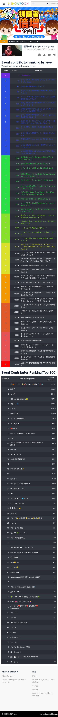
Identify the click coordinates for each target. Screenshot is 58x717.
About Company (8, 676)
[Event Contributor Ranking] (39, 55)
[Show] (49, 55)
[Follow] (54, 55)
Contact (35, 686)
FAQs (34, 676)
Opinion (35, 690)
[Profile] (44, 55)
